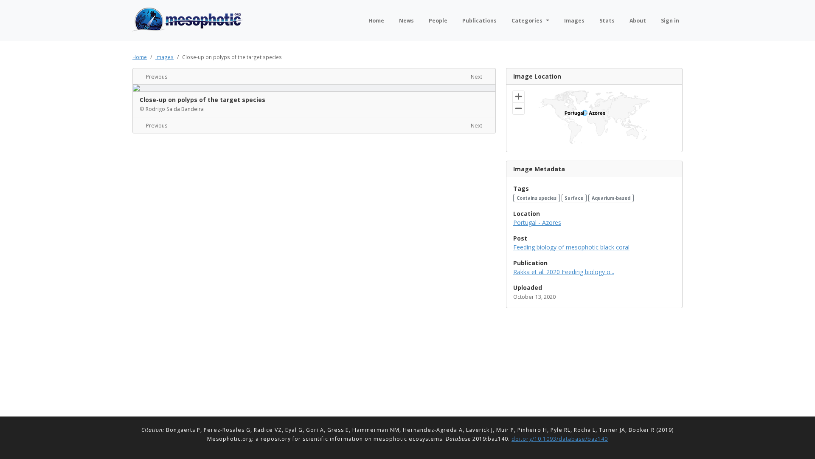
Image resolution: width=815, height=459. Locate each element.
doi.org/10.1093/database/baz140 (559, 438)
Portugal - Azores (537, 222)
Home (139, 57)
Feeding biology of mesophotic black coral (571, 247)
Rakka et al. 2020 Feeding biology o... (563, 272)
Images (164, 57)
